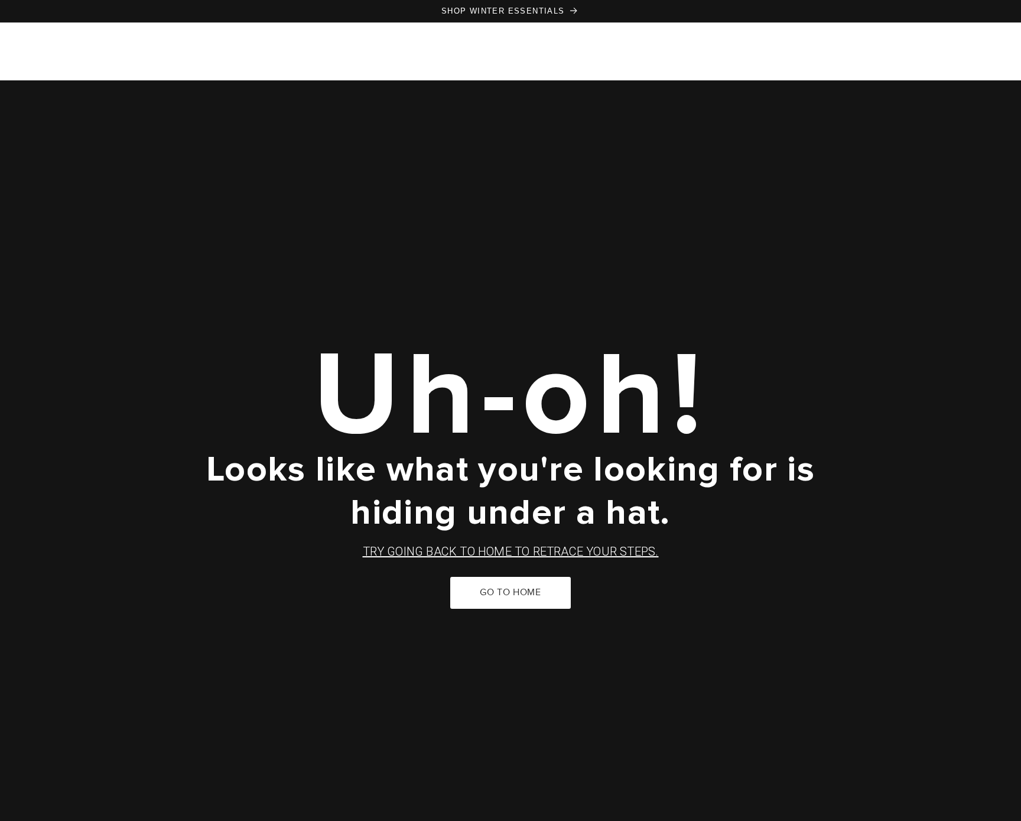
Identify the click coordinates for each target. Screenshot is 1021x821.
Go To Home (510, 592)
